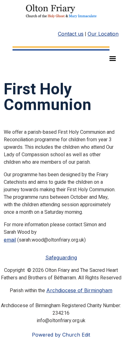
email (10, 240)
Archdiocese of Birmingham (79, 290)
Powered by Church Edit (61, 335)
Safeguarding (61, 257)
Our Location (103, 34)
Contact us (71, 34)
